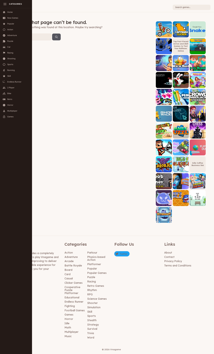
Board (68, 270)
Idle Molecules (180, 170)
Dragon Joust (164, 170)
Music (68, 336)
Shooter (92, 303)
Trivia (90, 333)
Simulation (93, 307)
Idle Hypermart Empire (164, 220)
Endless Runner (73, 301)
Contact (169, 257)
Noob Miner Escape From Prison (164, 185)
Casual (68, 278)
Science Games (97, 298)
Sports (91, 316)
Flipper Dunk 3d (198, 153)
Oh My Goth (197, 119)
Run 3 (163, 52)
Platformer (94, 264)
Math (67, 327)
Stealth (92, 320)
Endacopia (164, 86)
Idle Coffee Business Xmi (198, 164)
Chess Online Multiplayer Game (197, 134)
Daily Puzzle (180, 136)
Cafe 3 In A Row (198, 204)
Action (68, 252)
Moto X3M (164, 35)
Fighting (69, 306)
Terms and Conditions (177, 265)
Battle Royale (73, 265)
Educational (71, 297)
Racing (91, 281)
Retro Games (95, 285)
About (168, 252)
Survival (92, 328)
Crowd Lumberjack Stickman (197, 101)
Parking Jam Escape (180, 152)
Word (90, 337)
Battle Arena (163, 69)
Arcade (69, 261)
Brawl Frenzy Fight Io (197, 186)
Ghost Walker (164, 119)
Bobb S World (181, 204)
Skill (89, 311)
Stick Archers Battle (164, 152)
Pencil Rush (181, 103)
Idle (66, 323)
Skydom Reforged (164, 102)
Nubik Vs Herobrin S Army (197, 67)
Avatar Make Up (181, 187)
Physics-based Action (96, 258)
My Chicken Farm (164, 135)
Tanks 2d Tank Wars (197, 51)
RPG (90, 294)
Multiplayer (71, 332)
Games (68, 314)
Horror (68, 319)
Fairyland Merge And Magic (197, 84)
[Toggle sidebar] (5, 4)
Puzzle (91, 277)
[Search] (56, 37)
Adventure (71, 257)
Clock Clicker (181, 119)
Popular (92, 268)
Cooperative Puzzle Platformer (72, 290)
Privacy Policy (173, 261)
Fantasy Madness (181, 85)
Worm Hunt (181, 69)
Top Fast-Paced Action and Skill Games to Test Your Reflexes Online (180, 46)
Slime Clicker (164, 204)
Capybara (180, 35)
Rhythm (92, 290)
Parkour (92, 252)
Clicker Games (73, 282)
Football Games (74, 310)
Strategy (93, 324)
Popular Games (97, 273)
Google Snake (197, 35)
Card (67, 274)
